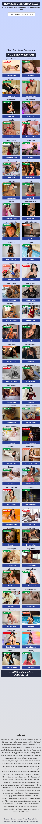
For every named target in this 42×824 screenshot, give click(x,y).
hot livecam (11, 300)
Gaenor (30, 242)
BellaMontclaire (30, 202)
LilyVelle (11, 202)
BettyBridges (11, 549)
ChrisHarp (11, 181)
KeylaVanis (31, 528)
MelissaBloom (11, 426)
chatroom (30, 116)
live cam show (11, 218)
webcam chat (31, 300)
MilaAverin (30, 630)
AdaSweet (11, 569)
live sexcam (11, 75)
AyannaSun (11, 365)
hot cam (11, 545)
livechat (31, 75)
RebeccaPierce (31, 569)
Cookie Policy (32, 819)
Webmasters (34, 821)
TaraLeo (11, 263)
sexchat (11, 116)
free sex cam (11, 626)
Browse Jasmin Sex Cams (24, 14)
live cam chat (31, 545)
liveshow (30, 361)
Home (11, 14)
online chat (31, 524)
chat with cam (11, 239)
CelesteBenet (11, 385)
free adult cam (11, 524)
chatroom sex (31, 565)
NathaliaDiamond (31, 406)
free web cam (31, 96)
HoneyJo (11, 467)
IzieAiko (11, 120)
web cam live (30, 177)
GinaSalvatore (11, 59)
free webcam (11, 463)
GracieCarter (30, 283)
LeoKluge (31, 59)
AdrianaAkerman (31, 222)
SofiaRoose (11, 651)
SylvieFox (30, 508)
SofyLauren (31, 549)
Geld (30, 181)
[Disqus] (21, 705)
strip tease (11, 341)
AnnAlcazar (31, 79)
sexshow (11, 280)
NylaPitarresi (11, 324)
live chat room (11, 667)
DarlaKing (30, 263)
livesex (11, 137)
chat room (11, 443)
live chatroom (11, 647)
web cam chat (11, 259)
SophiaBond (30, 467)
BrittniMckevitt (11, 222)
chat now (11, 96)
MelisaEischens (30, 344)
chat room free (30, 137)
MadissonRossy (11, 161)
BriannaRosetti (31, 120)
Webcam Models (22, 821)
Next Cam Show (15, 50)
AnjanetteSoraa (30, 365)
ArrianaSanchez (30, 610)
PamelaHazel (11, 100)
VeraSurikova (11, 283)
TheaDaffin (30, 487)
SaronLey (31, 651)
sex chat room (31, 504)
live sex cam (11, 361)
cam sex (31, 402)
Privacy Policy (22, 819)
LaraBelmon (31, 140)
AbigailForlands (30, 589)
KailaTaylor (31, 385)
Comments (29, 50)
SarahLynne (11, 304)
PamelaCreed (30, 446)
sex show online (31, 463)
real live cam (30, 382)
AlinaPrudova (11, 140)
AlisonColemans (11, 487)
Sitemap (6, 819)
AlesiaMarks (30, 100)
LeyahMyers (11, 508)
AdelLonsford (11, 610)
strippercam (30, 320)
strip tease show (31, 484)
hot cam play (11, 565)
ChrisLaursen (11, 406)
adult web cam (11, 157)
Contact (13, 819)
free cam (11, 606)
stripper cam (30, 259)
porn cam (11, 177)
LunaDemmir (11, 630)
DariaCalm (11, 79)
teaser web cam (11, 382)
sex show (11, 484)
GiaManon (11, 242)
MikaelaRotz (30, 324)
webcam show (31, 443)
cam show (30, 341)
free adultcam (31, 647)
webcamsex (11, 198)
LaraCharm (30, 426)
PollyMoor (11, 446)
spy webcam (30, 239)
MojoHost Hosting (10, 821)
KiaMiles (31, 304)
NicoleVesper (11, 344)
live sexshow (31, 422)
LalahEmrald (11, 589)
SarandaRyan (11, 528)
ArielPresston (31, 161)
